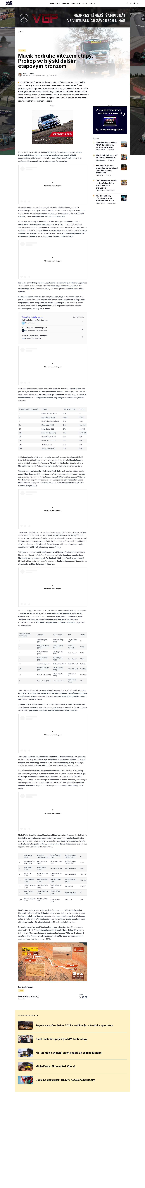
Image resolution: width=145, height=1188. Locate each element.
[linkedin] (137, 3)
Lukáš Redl (99, 175)
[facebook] (131, 3)
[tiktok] (134, 3)
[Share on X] (80, 997)
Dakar (21, 991)
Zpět (21, 32)
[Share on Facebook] (83, 997)
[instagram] (127, 3)
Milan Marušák (100, 160)
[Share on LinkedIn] (86, 997)
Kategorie (54, 3)
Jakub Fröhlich (100, 150)
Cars (91, 3)
